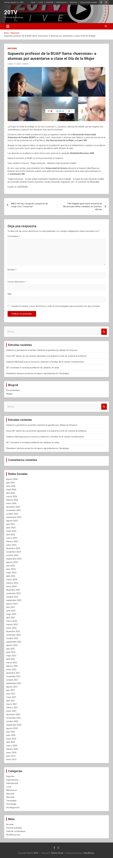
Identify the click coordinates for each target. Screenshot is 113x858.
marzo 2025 (11, 538)
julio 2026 (10, 482)
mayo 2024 (11, 572)
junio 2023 (10, 610)
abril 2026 (10, 493)
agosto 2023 (12, 603)
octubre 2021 (12, 680)
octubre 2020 (12, 721)
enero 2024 (11, 586)
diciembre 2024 (13, 548)
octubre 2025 (12, 514)
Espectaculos (12, 780)
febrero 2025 (12, 541)
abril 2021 (10, 700)
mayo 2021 (11, 697)
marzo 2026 (11, 496)
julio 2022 (10, 648)
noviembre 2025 (13, 510)
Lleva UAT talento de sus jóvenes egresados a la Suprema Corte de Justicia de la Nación (46, 356)
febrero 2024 (12, 583)
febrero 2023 (12, 624)
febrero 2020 (12, 749)
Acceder (10, 824)
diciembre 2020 (13, 714)
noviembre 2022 (13, 635)
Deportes (73, 2)
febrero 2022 (12, 666)
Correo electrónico (17, 282)
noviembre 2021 (13, 676)
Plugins (9, 394)
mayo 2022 (11, 655)
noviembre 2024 (13, 552)
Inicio (33, 2)
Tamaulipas (11, 800)
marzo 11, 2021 (14, 64)
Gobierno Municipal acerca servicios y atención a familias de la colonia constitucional (45, 362)
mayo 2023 (11, 614)
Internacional (61, 2)
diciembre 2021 (13, 673)
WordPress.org (13, 835)
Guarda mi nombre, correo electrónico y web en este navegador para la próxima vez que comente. (55, 306)
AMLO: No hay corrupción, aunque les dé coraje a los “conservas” (29, 205)
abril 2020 (10, 742)
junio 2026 (10, 486)
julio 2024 (10, 565)
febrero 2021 (12, 707)
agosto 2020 (12, 728)
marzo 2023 (11, 621)
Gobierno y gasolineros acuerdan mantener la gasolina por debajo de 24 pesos (41, 350)
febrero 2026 (12, 500)
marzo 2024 (11, 579)
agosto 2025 (12, 520)
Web (10, 294)
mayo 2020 (11, 738)
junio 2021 (10, 693)
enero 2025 (11, 545)
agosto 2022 (12, 645)
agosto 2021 (12, 687)
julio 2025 (10, 524)
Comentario (14, 236)
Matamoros (11, 790)
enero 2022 (11, 669)
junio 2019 (10, 756)
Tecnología (11, 804)
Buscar (104, 332)
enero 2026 (11, 503)
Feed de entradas (14, 828)
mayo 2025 (11, 531)
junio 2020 (10, 735)
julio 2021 (10, 690)
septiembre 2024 (13, 559)
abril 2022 (10, 659)
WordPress (89, 853)
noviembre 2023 (13, 593)
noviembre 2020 (13, 718)
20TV (10, 12)
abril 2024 (10, 576)
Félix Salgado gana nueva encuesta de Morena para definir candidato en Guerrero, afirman (82, 206)
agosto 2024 (12, 562)
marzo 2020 (11, 745)
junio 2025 (10, 527)
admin (25, 64)
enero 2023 (11, 628)
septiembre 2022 (13, 642)
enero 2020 (11, 752)
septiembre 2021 (13, 683)
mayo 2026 (11, 489)
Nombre (12, 269)
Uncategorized (12, 807)
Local (40, 2)
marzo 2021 (11, 704)
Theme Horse (57, 853)
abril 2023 (10, 617)
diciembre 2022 (13, 631)
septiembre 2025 (13, 517)
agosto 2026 (12, 479)
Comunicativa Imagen (88, 2)
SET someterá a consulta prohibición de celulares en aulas (32, 367)
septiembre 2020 (13, 725)
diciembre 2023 (13, 590)
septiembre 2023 (13, 600)
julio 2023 (10, 607)
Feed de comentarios (15, 831)
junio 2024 (10, 569)
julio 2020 (10, 732)
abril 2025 (10, 534)
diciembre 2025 (13, 507)
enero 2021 (11, 711)
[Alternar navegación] (7, 26)
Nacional (49, 2)
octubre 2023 (12, 597)
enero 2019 (11, 759)
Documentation (13, 390)
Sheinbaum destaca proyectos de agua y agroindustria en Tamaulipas (37, 373)
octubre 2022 (12, 638)
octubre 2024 (12, 555)
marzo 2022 (11, 662)
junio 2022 (10, 652)
